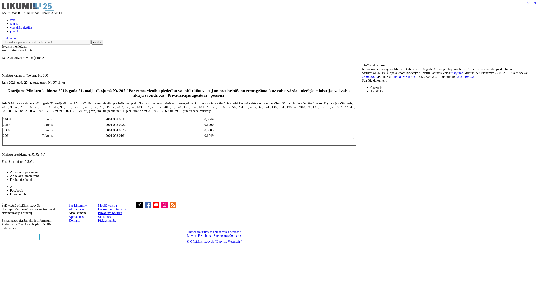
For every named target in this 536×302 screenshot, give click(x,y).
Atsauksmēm (77, 213)
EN (533, 3)
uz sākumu (9, 38)
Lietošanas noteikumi (112, 209)
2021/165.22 (465, 76)
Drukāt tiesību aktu (22, 179)
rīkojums (457, 73)
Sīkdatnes (104, 217)
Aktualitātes (76, 209)
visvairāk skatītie (21, 27)
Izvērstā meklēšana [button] (14, 46)
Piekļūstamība (107, 220)
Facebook (16, 190)
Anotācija (376, 91)
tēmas (14, 23)
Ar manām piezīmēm (24, 172)
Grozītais (376, 87)
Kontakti (74, 220)
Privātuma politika (110, 213)
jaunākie (15, 31)
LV (527, 3)
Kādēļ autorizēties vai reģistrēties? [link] (24, 58)
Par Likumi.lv (78, 205)
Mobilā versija (107, 205)
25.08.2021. (370, 76)
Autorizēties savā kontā (17, 50)
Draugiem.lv (18, 194)
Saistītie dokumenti (374, 80)
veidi (13, 20)
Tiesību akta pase (373, 65)
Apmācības (76, 217)
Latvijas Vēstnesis (403, 76)
